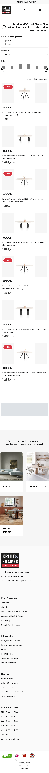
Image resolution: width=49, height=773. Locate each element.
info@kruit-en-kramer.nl (12, 692)
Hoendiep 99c (7, 678)
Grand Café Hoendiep (11, 625)
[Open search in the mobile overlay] (25, 9)
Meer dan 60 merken (26, 2)
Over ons (5, 602)
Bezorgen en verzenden (11, 645)
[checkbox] (25, 40)
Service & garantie (9, 658)
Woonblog (5, 620)
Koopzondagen (12, 739)
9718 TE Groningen (9, 683)
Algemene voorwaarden (24, 760)
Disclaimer (25, 768)
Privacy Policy (24, 763)
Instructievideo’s (8, 662)
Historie (4, 607)
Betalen (4, 649)
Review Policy (24, 765)
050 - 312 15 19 (7, 687)
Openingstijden (8, 696)
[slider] (2, 69)
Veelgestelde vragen (10, 640)
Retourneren (7, 654)
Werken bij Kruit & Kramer (12, 616)
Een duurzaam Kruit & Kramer (14, 611)
